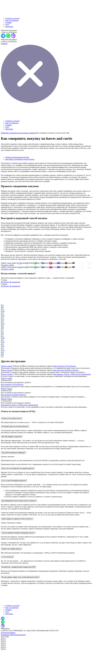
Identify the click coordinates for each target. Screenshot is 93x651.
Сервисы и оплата (12, 18)
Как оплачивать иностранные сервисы (21, 133)
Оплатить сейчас (7, 265)
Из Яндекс (5, 282)
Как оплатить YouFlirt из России (66, 370)
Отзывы (8, 22)
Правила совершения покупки (17, 157)
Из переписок (15, 282)
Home (3, 133)
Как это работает (11, 20)
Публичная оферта (8, 633)
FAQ (7, 24)
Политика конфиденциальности (13, 635)
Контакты (9, 27)
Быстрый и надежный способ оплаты (19, 159)
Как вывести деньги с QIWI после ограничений (72, 374)
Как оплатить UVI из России (65, 366)
